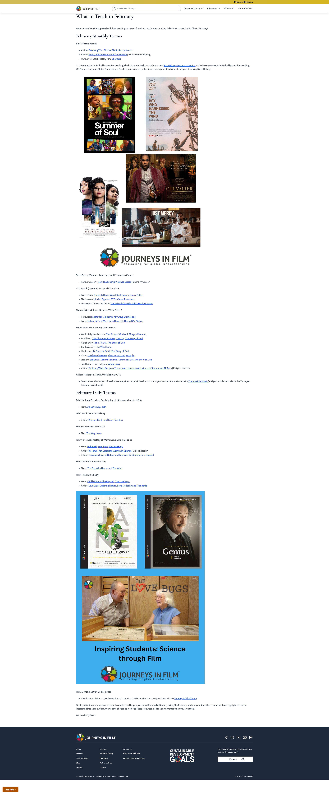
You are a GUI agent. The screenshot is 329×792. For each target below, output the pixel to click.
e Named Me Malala (133, 321)
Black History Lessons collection (179, 65)
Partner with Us (245, 8)
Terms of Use (123, 776)
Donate (239, 2)
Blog (78, 763)
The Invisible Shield (198, 381)
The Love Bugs (116, 446)
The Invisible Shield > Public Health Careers (132, 303)
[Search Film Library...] (115, 8)
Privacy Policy (111, 776)
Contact (249, 2)
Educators (104, 758)
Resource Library (106, 753)
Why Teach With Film (131, 753)
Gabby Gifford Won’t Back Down (103, 321)
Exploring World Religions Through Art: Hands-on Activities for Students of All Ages (130, 368)
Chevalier (116, 58)
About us (79, 753)
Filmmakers (229, 8)
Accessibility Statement (84, 776)
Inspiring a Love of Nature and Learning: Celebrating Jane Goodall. (121, 455)
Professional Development (134, 758)
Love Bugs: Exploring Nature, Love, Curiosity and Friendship (118, 485)
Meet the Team (82, 758)
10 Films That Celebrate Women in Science (110, 450)
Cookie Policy (99, 776)
